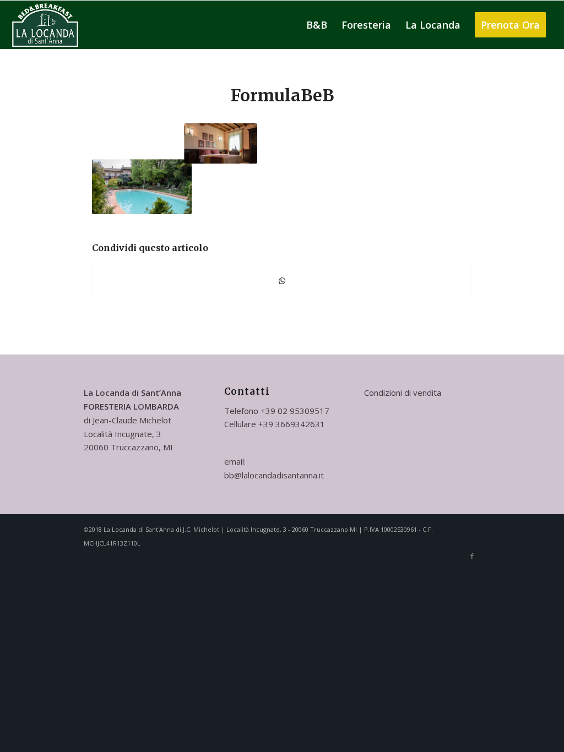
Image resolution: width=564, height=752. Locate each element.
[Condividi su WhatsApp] (282, 280)
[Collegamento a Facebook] (472, 556)
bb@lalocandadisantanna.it (274, 475)
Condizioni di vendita (402, 392)
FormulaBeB (282, 95)
